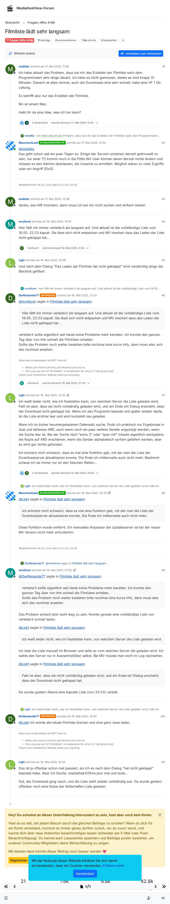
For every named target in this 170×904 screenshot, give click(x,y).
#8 (163, 493)
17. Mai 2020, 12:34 (93, 142)
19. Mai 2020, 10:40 (84, 716)
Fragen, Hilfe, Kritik (21, 40)
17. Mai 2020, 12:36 (57, 199)
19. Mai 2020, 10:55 (52, 762)
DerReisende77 (29, 295)
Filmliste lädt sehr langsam (70, 301)
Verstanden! (85, 874)
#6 (163, 295)
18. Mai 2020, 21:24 (84, 295)
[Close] (160, 815)
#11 (163, 762)
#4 (163, 221)
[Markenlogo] (10, 8)
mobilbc (24, 66)
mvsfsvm (25, 221)
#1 (163, 66)
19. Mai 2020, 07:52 (59, 570)
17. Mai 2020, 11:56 (57, 66)
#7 (163, 395)
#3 (163, 199)
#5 (163, 260)
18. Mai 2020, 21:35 (52, 395)
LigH (22, 260)
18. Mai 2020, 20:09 (53, 260)
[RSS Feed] (123, 40)
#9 (163, 570)
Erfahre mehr (114, 865)
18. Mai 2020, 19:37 (59, 221)
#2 (163, 142)
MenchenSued (28, 142)
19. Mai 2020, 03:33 (94, 493)
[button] (6, 898)
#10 (163, 716)
